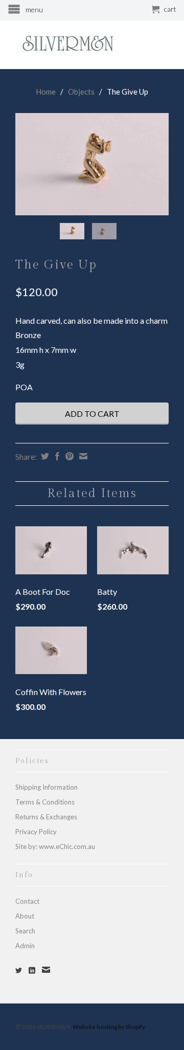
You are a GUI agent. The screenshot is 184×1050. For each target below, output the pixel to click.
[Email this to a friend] (82, 456)
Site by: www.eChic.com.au (55, 846)
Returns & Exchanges (46, 817)
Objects (81, 91)
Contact (27, 901)
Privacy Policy (36, 832)
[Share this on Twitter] (43, 456)
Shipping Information (46, 787)
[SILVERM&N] (92, 44)
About (24, 916)
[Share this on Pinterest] (68, 456)
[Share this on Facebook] (56, 456)
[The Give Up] (92, 164)
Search (25, 931)
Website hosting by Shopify (109, 1027)
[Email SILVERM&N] (46, 970)
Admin (25, 946)
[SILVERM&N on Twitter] (18, 970)
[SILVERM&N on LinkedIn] (32, 970)
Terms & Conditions (45, 802)
